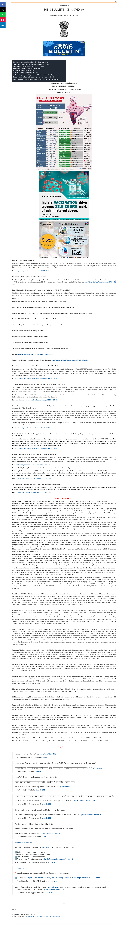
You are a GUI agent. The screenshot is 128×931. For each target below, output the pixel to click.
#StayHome (74, 877)
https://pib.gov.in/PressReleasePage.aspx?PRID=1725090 (34, 465)
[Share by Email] (3, 19)
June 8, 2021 (54, 862)
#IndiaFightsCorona (22, 868)
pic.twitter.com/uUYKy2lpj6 (91, 814)
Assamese (40, 916)
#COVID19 (46, 847)
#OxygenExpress (53, 887)
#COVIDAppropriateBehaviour (33, 877)
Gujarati (57, 916)
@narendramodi (96, 768)
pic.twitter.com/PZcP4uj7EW (53, 889)
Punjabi (51, 916)
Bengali (46, 916)
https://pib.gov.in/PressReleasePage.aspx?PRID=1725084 (34, 478)
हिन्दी (29, 916)
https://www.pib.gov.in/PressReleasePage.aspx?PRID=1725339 (38, 378)
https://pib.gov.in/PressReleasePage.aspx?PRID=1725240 (34, 271)
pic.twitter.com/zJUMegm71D (62, 859)
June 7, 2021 (47, 757)
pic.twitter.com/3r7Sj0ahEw (89, 877)
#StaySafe (47, 859)
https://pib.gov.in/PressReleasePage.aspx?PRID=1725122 (34, 428)
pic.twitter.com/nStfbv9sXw (50, 833)
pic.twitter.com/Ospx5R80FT (84, 800)
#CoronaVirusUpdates (23, 842)
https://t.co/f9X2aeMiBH (48, 754)
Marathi (33, 916)
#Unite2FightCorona (62, 877)
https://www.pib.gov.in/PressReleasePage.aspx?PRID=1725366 (38, 400)
